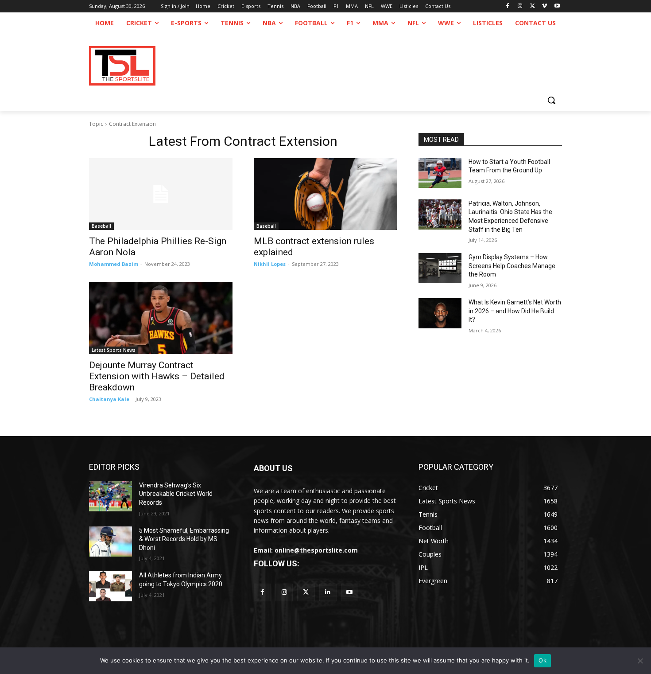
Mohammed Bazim (113, 264)
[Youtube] (557, 6)
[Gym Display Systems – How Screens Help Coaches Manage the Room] (439, 268)
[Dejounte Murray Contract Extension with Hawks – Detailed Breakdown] (160, 318)
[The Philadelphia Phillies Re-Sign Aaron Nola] (160, 194)
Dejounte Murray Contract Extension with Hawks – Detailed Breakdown (157, 376)
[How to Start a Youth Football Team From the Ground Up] (439, 173)
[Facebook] (508, 6)
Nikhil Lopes (270, 264)
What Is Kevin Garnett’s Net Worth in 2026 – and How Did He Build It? (515, 311)
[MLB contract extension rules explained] (325, 194)
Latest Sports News (114, 350)
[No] (640, 660)
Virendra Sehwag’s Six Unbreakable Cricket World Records (176, 494)
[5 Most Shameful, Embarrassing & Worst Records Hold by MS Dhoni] (110, 541)
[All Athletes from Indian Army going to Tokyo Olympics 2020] (110, 586)
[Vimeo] (544, 6)
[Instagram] (520, 6)
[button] (551, 100)
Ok (542, 660)
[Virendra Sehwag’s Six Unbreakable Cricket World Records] (110, 496)
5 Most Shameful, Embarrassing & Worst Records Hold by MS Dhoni (184, 539)
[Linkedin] (328, 592)
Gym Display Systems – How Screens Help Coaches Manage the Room (512, 265)
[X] (532, 6)
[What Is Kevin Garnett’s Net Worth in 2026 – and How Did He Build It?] (439, 313)
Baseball (101, 226)
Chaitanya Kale (109, 399)
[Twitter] (305, 592)
